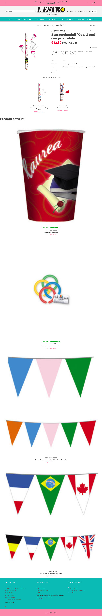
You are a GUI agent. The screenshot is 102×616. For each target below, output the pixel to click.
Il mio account (41, 587)
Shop (95, 3)
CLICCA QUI (40, 598)
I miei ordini (41, 588)
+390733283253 (51, 3)
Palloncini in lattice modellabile (51, 346)
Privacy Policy (73, 588)
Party (46, 25)
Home (38, 25)
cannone (72, 67)
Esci (39, 592)
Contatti (89, 3)
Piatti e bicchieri (53, 230)
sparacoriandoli (90, 67)
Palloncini (53, 344)
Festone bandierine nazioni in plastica (51, 573)
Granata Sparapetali (62, 108)
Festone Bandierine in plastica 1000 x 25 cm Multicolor (51, 460)
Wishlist (82, 11)
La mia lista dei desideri (44, 590)
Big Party (65, 67)
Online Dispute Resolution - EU (77, 590)
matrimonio (80, 67)
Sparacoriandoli (59, 25)
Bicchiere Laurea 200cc (51, 232)
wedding (54, 70)
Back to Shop (93, 25)
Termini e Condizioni (75, 587)
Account (71, 11)
